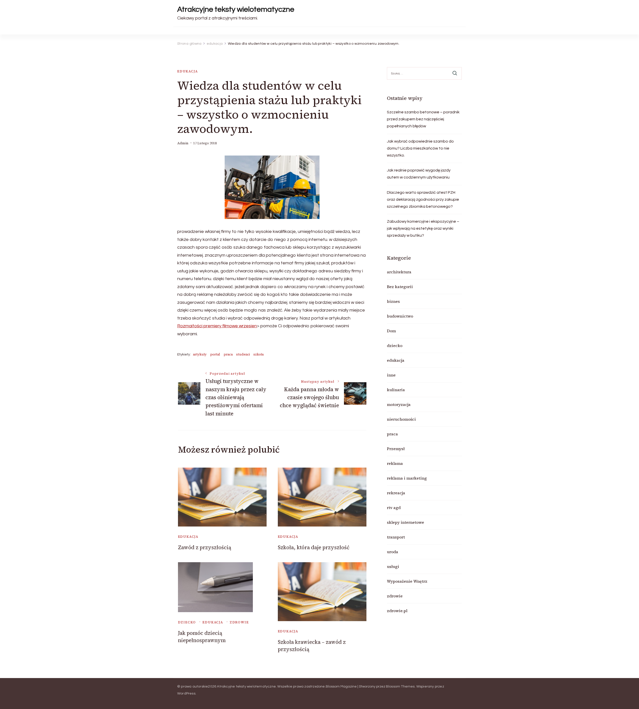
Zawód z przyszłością (204, 547)
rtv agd (394, 507)
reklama (395, 463)
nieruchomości (401, 419)
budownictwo (400, 316)
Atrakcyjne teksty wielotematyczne (235, 9)
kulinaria (396, 389)
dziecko (187, 622)
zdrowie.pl (397, 610)
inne (391, 375)
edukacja (187, 71)
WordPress (186, 693)
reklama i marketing (407, 478)
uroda (392, 551)
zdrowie (239, 622)
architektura (399, 272)
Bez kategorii (400, 286)
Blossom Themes (400, 686)
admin (182, 143)
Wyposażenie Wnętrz (407, 581)
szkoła (258, 354)
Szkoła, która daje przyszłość (313, 547)
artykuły (200, 354)
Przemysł (396, 448)
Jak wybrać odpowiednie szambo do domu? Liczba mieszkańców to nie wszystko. (420, 148)
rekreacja (396, 493)
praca (228, 354)
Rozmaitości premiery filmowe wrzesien (217, 326)
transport (396, 537)
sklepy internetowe (405, 522)
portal (215, 354)
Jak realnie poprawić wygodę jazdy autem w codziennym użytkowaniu (419, 173)
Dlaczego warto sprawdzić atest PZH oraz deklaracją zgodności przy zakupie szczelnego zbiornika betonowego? (423, 199)
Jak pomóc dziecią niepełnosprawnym (202, 636)
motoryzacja (399, 404)
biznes (393, 301)
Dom (391, 331)
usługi (393, 566)
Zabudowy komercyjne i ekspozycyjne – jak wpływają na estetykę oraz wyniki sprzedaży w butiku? (423, 228)
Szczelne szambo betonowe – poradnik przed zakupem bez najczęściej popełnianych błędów (423, 119)
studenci (243, 354)
